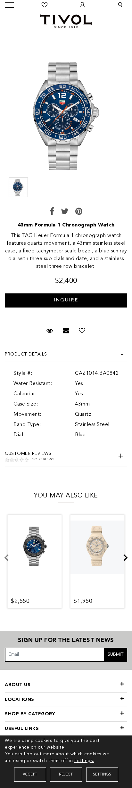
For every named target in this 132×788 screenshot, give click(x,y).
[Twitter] (65, 212)
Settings (102, 774)
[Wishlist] (44, 5)
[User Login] (82, 5)
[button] (120, 5)
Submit (116, 654)
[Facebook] (52, 212)
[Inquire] (66, 297)
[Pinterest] (79, 212)
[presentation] (10, 561)
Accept (30, 774)
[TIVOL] (66, 20)
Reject (66, 774)
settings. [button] (84, 761)
